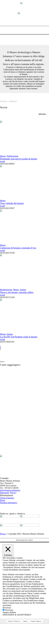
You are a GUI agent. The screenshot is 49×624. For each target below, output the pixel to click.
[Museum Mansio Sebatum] (24, 13)
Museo (3, 156)
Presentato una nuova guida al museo (18, 158)
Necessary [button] (7, 608)
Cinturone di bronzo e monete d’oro (18, 247)
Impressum (4, 493)
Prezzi (2, 500)
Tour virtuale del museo (12, 203)
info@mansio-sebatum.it (10, 490)
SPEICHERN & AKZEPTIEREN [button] (17, 615)
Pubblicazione (12, 156)
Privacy (13, 493)
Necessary (9, 610)
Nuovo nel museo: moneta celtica (16, 292)
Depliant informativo (8, 503)
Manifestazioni (6, 290)
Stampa (23, 290)
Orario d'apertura (7, 498)
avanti (2, 161)
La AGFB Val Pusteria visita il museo (18, 336)
